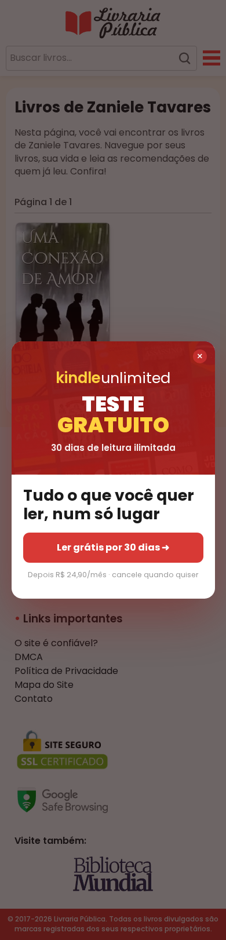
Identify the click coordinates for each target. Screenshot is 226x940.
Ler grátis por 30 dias (113, 547)
